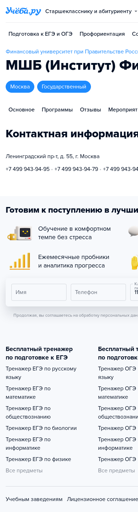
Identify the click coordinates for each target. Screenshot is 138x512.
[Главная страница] (23, 11)
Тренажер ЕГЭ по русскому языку (41, 373)
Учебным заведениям (34, 499)
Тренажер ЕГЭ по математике (28, 393)
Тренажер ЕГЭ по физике (38, 459)
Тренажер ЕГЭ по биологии (41, 428)
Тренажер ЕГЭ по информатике (28, 443)
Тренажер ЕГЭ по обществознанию (28, 412)
